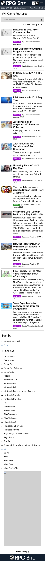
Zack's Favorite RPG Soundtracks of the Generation (23, 146)
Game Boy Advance (13, 368)
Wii (5, 449)
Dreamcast (9, 360)
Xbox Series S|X (11, 468)
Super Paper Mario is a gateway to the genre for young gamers (26, 306)
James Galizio (29, 237)
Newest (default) (12, 341)
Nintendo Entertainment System (19, 391)
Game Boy (9, 364)
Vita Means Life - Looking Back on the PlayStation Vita (28, 213)
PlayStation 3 (10, 414)
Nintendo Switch (12, 395)
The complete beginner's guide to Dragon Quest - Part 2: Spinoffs (28, 190)
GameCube (9, 372)
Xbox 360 (8, 460)
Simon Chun (28, 137)
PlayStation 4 (10, 418)
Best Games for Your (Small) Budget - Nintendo (27, 50)
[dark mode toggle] (35, 3)
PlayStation (9, 406)
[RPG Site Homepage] (13, 3)
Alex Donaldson (30, 42)
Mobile (7, 375)
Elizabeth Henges (29, 205)
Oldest (7, 345)
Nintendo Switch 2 (12, 399)
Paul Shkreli (28, 296)
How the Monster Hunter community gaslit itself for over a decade (27, 246)
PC (5, 402)
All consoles (9, 356)
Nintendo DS (10, 387)
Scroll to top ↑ (22, 551)
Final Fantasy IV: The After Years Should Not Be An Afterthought (27, 274)
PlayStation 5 (10, 422)
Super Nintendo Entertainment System (22, 445)
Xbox (6, 456)
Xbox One (8, 464)
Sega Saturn (9, 437)
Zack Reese (28, 66)
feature (17, 42)
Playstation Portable (13, 426)
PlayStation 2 (10, 410)
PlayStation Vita (11, 429)
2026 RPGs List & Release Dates (13, 8)
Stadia (7, 441)
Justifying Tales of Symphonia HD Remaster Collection (26, 124)
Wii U (6, 452)
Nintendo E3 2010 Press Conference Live (26, 31)
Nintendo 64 (10, 383)
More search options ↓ (33, 24)
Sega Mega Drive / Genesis (16, 433)
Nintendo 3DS (10, 379)
